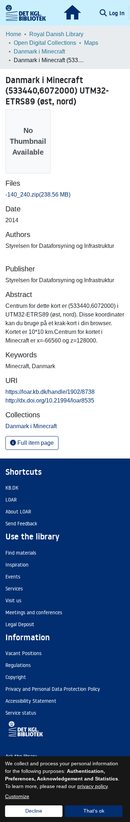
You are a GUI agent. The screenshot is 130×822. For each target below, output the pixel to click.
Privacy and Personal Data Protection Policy (52, 689)
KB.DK (11, 488)
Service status (20, 713)
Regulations (18, 665)
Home (13, 34)
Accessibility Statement (30, 701)
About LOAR (18, 511)
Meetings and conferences (33, 612)
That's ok (93, 811)
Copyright (15, 677)
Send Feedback (21, 523)
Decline (33, 811)
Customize (17, 796)
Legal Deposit (19, 624)
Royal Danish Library (56, 34)
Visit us (13, 600)
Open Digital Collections (45, 43)
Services (14, 588)
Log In (117, 13)
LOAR (11, 499)
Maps (91, 43)
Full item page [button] (35, 443)
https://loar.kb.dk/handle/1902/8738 (50, 392)
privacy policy (92, 786)
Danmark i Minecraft (39, 51)
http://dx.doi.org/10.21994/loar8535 (49, 400)
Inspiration (17, 564)
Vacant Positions (23, 653)
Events (12, 576)
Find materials (20, 553)
